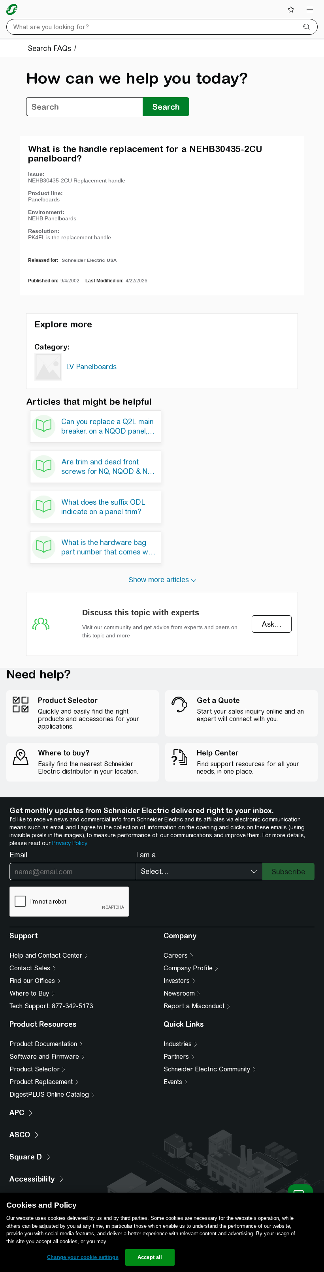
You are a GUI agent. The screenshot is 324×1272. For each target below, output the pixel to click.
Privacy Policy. (70, 843)
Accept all (150, 1257)
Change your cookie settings (83, 1257)
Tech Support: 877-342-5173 (51, 1006)
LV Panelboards (91, 367)
